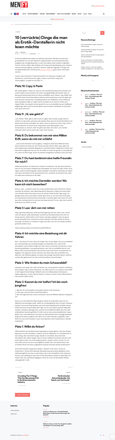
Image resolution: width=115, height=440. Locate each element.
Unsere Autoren (15, 410)
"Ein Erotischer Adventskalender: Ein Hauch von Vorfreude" (60, 378)
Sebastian (22, 52)
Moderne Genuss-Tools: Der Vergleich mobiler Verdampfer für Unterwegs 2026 (92, 68)
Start (12, 24)
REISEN (74, 14)
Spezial (18, 32)
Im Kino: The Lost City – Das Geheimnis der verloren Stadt (93, 96)
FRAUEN (42, 14)
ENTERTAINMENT (33, 14)
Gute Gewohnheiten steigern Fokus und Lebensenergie (91, 45)
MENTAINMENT (50, 14)
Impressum (14, 414)
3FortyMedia (25, 435)
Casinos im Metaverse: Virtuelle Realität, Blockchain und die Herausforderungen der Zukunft (92, 61)
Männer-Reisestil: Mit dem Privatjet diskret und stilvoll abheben (92, 55)
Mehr (89, 14)
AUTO (24, 14)
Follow (93, 83)
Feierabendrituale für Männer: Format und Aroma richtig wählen (92, 50)
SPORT (79, 14)
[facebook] (15, 14)
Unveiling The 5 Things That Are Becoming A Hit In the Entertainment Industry (28, 379)
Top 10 (85, 14)
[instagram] (18, 14)
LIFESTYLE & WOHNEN (63, 14)
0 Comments (32, 53)
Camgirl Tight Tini (46, 70)
